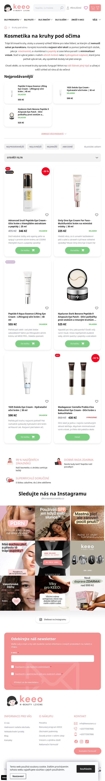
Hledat (62, 7)
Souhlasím (86, 768)
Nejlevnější (35, 146)
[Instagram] (81, 741)
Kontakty (8, 740)
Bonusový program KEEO (50, 727)
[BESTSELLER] (27, 285)
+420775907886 (86, 728)
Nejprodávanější (15, 146)
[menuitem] (13, 20)
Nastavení (18, 776)
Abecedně (68, 146)
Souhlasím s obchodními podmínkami (32, 666)
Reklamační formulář (48, 744)
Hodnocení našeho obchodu (17, 727)
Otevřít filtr (15, 157)
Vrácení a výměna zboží (50, 740)
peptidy (52, 51)
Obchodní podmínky (48, 731)
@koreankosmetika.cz (52, 498)
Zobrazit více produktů (52, 134)
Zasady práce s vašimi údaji (51, 735)
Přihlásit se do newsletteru (26, 682)
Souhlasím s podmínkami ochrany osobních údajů (38, 674)
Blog (6, 735)
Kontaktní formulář (87, 751)
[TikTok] (87, 741)
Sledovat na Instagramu (55, 619)
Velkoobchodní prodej (14, 731)
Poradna (43, 722)
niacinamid (24, 51)
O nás (7, 723)
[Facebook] (76, 741)
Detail (77, 437)
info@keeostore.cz (87, 723)
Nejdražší (52, 146)
